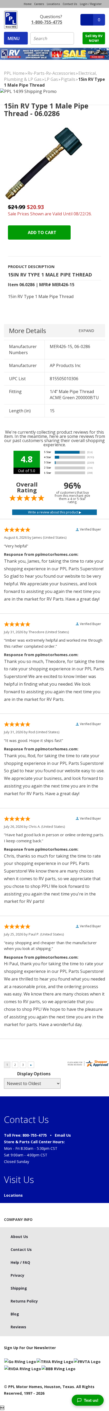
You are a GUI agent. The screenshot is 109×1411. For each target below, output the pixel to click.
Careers (39, 4)
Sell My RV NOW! (93, 38)
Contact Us (70, 4)
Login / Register (91, 4)
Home (27, 4)
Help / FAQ (20, 1262)
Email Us (63, 1135)
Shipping (19, 1288)
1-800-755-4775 (46, 22)
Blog (15, 1313)
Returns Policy (24, 1301)
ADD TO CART (41, 232)
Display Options (34, 1074)
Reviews (18, 1326)
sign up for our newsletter (30, 1347)
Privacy (17, 1275)
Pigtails (68, 79)
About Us (19, 1236)
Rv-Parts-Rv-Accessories (51, 73)
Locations (53, 4)
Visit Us (19, 1180)
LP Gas (51, 79)
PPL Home (14, 73)
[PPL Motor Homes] (11, 20)
